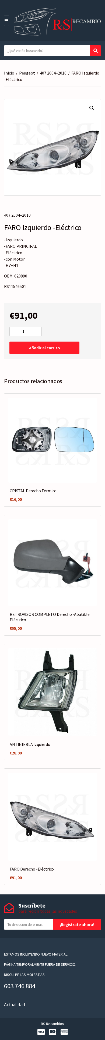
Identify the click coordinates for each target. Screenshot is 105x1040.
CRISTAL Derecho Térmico (33, 490)
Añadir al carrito (44, 347)
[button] (92, 108)
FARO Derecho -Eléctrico (32, 869)
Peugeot (27, 73)
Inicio (9, 73)
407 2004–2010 (53, 73)
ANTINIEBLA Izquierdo (30, 744)
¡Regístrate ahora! (77, 924)
